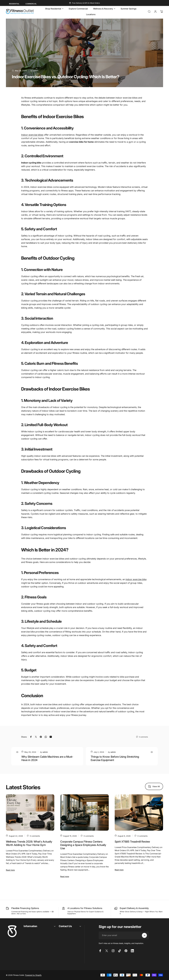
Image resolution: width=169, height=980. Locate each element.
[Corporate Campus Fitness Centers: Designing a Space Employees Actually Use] (84, 812)
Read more (10, 870)
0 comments (143, 737)
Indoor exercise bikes (32, 134)
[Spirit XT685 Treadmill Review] (139, 812)
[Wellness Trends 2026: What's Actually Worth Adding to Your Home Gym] (30, 812)
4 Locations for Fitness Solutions (84, 908)
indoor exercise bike (136, 579)
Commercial (31, 4)
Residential (14, 4)
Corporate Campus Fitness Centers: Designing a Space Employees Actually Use (83, 845)
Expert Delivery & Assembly (134, 908)
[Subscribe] (144, 935)
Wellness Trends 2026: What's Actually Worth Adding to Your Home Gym (29, 843)
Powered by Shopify (33, 975)
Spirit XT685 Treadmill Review (132, 841)
